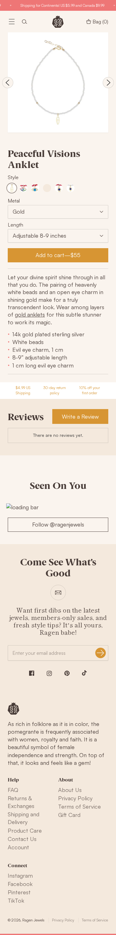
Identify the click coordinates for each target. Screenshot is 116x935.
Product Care (25, 830)
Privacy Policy (75, 798)
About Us (70, 789)
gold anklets (30, 314)
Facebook (20, 883)
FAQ (13, 789)
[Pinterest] (67, 673)
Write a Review (80, 416)
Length (15, 225)
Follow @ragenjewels (58, 524)
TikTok (16, 900)
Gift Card (69, 814)
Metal (14, 201)
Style (13, 177)
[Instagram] (49, 673)
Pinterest (19, 892)
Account (18, 847)
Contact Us (22, 838)
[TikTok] (84, 673)
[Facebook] (31, 673)
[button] (12, 22)
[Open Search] (24, 21)
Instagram (20, 875)
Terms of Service (79, 806)
